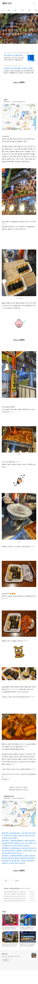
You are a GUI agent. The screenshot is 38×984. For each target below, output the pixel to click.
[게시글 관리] (11, 881)
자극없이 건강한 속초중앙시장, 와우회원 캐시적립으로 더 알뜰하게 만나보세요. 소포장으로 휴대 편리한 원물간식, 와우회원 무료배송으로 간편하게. (19, 72)
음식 (15, 10)
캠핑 (9, 10)
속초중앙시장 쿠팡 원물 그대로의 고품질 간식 (18, 68)
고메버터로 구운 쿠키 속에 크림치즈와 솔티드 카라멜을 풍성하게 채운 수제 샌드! (14, 59)
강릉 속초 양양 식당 (15, 888)
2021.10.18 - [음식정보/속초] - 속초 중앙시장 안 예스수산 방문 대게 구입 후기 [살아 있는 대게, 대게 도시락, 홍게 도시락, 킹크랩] (19, 835)
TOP (34, 982)
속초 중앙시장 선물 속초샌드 (13, 55)
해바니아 (7, 3)
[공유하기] (8, 881)
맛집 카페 (6, 888)
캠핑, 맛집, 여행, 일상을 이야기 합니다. (11, 956)
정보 (35, 10)
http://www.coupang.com (11, 65)
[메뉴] (34, 3)
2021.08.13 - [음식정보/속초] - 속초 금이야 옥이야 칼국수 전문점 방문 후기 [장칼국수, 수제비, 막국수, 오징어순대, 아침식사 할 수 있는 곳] (19, 850)
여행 (29, 10)
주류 (22, 10)
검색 (30, 3)
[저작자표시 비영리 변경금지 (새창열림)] (22, 881)
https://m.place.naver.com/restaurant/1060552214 (17, 52)
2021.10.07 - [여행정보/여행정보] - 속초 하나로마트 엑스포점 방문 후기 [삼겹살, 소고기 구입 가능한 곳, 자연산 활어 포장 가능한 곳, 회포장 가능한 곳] (19, 843)
